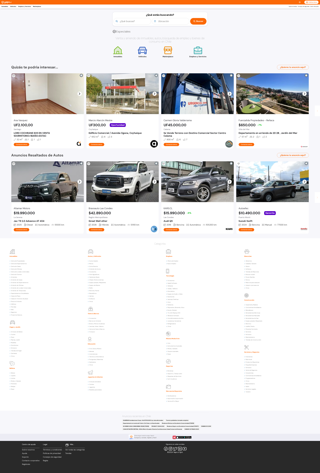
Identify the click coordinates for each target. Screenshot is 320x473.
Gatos (248, 266)
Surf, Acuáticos (172, 379)
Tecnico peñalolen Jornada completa (177, 420)
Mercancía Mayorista (174, 391)
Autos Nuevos (93, 266)
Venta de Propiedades (18, 261)
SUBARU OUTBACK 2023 (192, 429)
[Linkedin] (180, 448)
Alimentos (249, 261)
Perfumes (14, 384)
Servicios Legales (251, 389)
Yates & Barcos (93, 314)
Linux (169, 302)
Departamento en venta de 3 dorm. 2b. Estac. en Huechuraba (141, 423)
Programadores (250, 378)
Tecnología (170, 276)
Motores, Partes (94, 291)
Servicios (248, 332)
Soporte (25, 457)
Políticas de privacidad (52, 453)
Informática (171, 291)
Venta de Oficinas (16, 269)
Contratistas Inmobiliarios (253, 307)
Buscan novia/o (250, 274)
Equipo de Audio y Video (175, 294)
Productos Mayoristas (252, 362)
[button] (80, 94)
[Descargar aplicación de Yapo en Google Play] (187, 437)
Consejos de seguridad (303, 6)
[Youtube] (184, 448)
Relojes (13, 386)
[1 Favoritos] (238, 75)
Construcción (249, 300)
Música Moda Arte (173, 339)
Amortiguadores (94, 274)
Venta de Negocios (251, 370)
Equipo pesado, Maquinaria (97, 282)
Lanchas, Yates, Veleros (96, 326)
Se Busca (92, 299)
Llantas (91, 296)
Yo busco (92, 332)
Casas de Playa (15, 296)
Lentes (13, 378)
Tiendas (68, 453)
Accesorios (92, 272)
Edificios (13, 304)
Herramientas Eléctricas (253, 313)
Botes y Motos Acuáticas (97, 324)
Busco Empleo (172, 263)
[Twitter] (175, 448)
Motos (91, 263)
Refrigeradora (172, 324)
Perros (248, 280)
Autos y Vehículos (94, 256)
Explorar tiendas (293, 6)
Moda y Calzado (16, 381)
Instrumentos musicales (175, 346)
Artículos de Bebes (16, 332)
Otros (13, 356)
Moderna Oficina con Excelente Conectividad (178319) (178, 423)
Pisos (12, 337)
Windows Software (173, 315)
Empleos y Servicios (24, 6)
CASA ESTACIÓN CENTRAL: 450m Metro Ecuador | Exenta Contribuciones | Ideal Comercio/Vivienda (152, 429)
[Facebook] (166, 448)
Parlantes (170, 305)
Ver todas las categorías (75, 450)
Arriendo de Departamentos (19, 282)
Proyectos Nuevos (16, 315)
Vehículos (13, 6)
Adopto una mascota (252, 285)
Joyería (13, 375)
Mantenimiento (250, 337)
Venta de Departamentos (19, 263)
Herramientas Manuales (253, 315)
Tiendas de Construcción (253, 340)
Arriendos (14, 277)
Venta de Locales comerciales (20, 272)
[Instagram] (170, 448)
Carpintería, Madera (252, 305)
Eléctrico (248, 324)
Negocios (14, 312)
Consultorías (249, 373)
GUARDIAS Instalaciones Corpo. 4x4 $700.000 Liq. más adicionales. (143, 420)
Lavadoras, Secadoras (174, 321)
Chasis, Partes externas (96, 280)
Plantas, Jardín (15, 340)
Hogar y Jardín (15, 327)
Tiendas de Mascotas (252, 272)
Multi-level (249, 359)
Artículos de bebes (95, 382)
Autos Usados (93, 261)
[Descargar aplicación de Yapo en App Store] (180, 437)
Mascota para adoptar (253, 282)
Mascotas (248, 256)
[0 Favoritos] (13, 75)
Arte (169, 343)
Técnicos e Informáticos (96, 357)
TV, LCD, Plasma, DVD (174, 313)
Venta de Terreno (16, 274)
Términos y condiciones (52, 450)
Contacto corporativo (31, 460)
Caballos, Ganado (251, 263)
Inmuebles (5, 6)
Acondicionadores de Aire (175, 318)
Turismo (248, 392)
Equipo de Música (94, 285)
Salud (247, 386)
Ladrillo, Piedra (250, 326)
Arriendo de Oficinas (17, 285)
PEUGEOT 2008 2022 (158, 426)
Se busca (14, 348)
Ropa (12, 389)
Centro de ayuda (314, 6)
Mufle (91, 288)
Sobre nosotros (28, 450)
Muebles (13, 343)
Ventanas (14, 353)
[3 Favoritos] (163, 163)
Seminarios (92, 362)
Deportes (169, 366)
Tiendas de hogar (16, 351)
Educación (92, 344)
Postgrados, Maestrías (96, 359)
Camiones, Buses (94, 277)
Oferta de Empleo (173, 261)
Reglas (45, 460)
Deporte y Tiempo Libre (175, 373)
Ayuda (24, 453)
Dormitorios (14, 345)
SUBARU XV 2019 (206, 426)
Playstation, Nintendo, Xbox (176, 307)
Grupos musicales (173, 351)
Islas (12, 309)
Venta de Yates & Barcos (96, 329)
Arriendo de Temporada (18, 291)
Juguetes (92, 387)
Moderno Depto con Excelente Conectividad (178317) (183, 426)
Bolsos (13, 373)
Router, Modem (172, 310)
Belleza (12, 368)
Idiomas (91, 351)
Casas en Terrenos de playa (19, 299)
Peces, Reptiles (250, 277)
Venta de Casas (16, 266)
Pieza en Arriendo (16, 301)
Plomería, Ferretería (251, 329)
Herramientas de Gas (252, 318)
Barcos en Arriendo (95, 321)
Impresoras (171, 297)
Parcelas (13, 307)
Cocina (13, 334)
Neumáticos (92, 293)
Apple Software (172, 283)
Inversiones (249, 357)
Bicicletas (170, 371)
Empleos (169, 256)
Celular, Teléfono (173, 289)
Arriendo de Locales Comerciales (21, 288)
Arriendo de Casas (16, 280)
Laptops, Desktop (173, 299)
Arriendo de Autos (95, 269)
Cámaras (170, 286)
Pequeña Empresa (251, 365)
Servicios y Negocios (251, 352)
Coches (91, 384)
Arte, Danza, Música (95, 349)
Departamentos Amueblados (20, 293)
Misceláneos (249, 310)
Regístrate (26, 464)
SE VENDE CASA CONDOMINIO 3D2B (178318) (136, 426)
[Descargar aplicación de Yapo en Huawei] (174, 437)
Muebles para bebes (95, 390)
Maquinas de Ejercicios (174, 376)
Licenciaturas (93, 354)
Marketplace (37, 6)
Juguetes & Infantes (95, 377)
